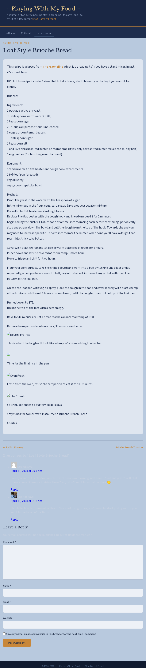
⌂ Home (10, 33)
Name (7, 586)
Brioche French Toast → (129, 447)
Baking (7, 43)
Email (7, 602)
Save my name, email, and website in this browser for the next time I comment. (51, 634)
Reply (14, 489)
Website (8, 618)
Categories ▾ (44, 33)
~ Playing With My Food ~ (43, 8)
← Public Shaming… (14, 447)
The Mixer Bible (53, 67)
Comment (9, 542)
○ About (26, 33)
